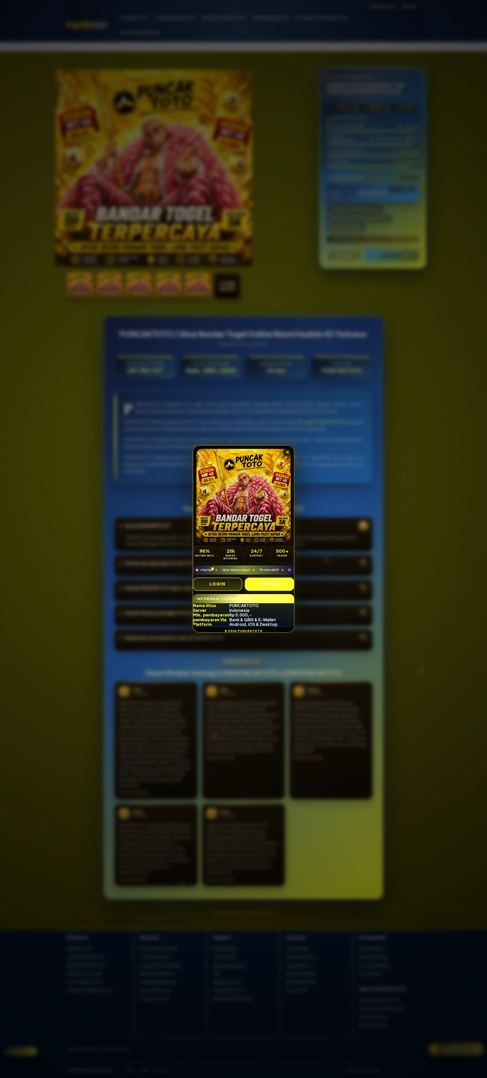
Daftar (270, 583)
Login (217, 583)
